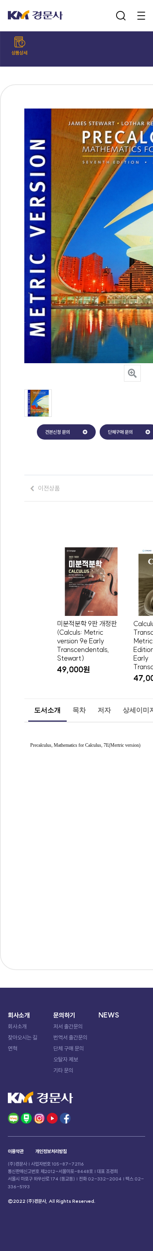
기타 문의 (63, 1070)
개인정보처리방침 (51, 1151)
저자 (104, 710)
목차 (79, 710)
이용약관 (16, 1151)
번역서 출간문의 (70, 1037)
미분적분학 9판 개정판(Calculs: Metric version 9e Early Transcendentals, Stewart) (87, 641)
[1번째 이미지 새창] (38, 414)
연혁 (12, 1048)
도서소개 (47, 710)
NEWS (108, 1015)
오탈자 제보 (65, 1059)
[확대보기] (132, 373)
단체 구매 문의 (68, 1048)
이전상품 (49, 488)
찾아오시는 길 (22, 1037)
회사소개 (17, 1026)
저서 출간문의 (68, 1026)
